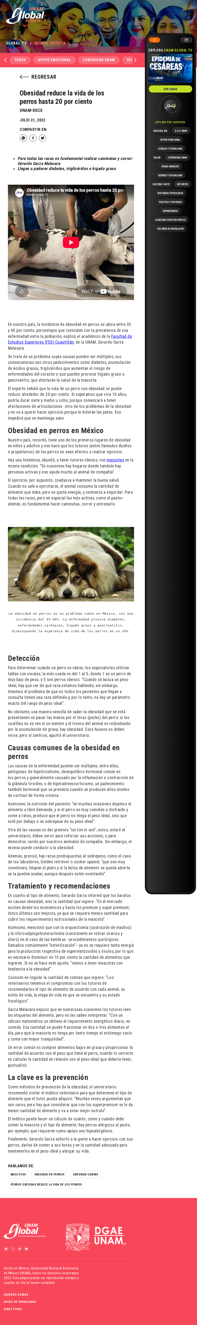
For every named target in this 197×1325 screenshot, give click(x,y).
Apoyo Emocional (54, 60)
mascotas (115, 460)
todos (20, 60)
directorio (13, 1309)
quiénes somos (16, 1294)
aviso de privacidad (20, 1302)
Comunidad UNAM (99, 60)
